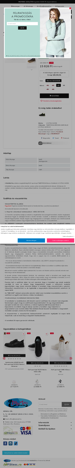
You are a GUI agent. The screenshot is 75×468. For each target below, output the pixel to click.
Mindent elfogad (31, 240)
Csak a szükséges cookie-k (60, 240)
